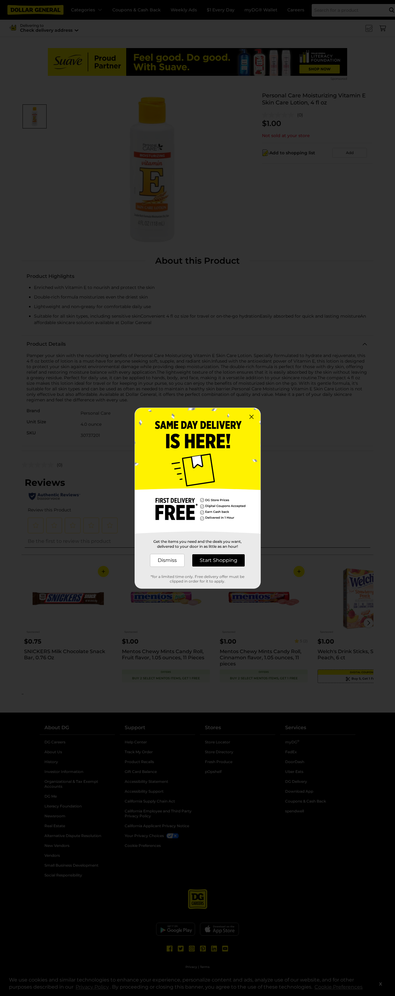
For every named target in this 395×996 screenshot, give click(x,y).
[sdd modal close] (251, 417)
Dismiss (167, 560)
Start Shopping (218, 560)
